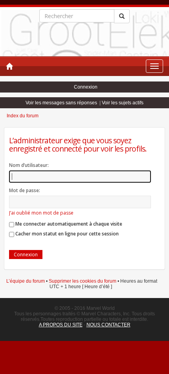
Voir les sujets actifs (122, 103)
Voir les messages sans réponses (61, 103)
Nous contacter (108, 325)
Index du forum (23, 115)
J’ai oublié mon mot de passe (41, 212)
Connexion (85, 87)
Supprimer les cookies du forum (82, 281)
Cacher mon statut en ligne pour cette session (66, 233)
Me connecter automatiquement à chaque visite (68, 223)
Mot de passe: (24, 190)
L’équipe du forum (25, 281)
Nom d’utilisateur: (29, 165)
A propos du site (61, 325)
